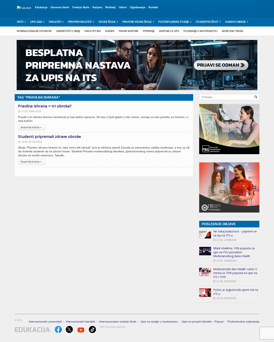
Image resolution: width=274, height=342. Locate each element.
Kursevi (109, 31)
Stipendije (148, 31)
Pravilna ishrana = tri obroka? (44, 106)
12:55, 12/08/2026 (224, 260)
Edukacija (41, 7)
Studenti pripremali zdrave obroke (49, 136)
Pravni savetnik (128, 31)
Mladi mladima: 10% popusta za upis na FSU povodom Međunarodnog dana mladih (234, 252)
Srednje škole (80, 7)
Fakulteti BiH (92, 31)
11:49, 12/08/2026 (224, 281)
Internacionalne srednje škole (117, 321)
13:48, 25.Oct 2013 (30, 141)
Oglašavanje (137, 7)
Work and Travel (233, 31)
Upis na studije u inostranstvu (159, 321)
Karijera (97, 7)
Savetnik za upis (169, 31)
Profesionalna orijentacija (243, 321)
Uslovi (123, 7)
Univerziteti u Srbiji (68, 31)
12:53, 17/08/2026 (224, 240)
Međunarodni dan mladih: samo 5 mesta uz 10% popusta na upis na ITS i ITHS (235, 273)
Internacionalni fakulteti (80, 321)
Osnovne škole (60, 7)
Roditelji (110, 7)
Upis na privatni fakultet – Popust (202, 321)
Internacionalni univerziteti (45, 321)
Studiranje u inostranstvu (200, 31)
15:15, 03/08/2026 (224, 298)
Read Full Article (31, 127)
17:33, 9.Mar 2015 (29, 111)
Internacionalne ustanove (34, 31)
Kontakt (153, 7)
